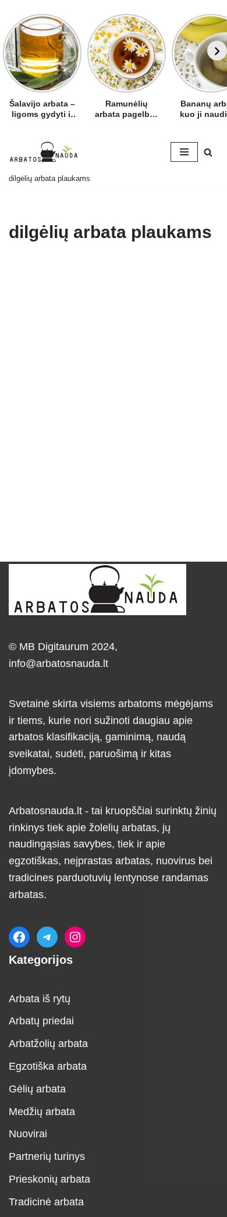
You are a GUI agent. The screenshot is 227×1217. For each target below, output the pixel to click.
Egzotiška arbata (48, 1066)
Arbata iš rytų (39, 999)
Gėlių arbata (37, 1089)
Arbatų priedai (41, 1021)
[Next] (217, 51)
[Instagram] (75, 937)
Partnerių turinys (47, 1156)
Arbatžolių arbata (48, 1043)
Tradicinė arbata (46, 1202)
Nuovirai (28, 1134)
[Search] (208, 152)
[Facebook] (19, 937)
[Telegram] (47, 937)
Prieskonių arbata (49, 1179)
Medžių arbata (42, 1111)
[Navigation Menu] (184, 152)
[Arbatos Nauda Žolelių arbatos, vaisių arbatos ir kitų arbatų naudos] (44, 151)
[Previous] (10, 51)
